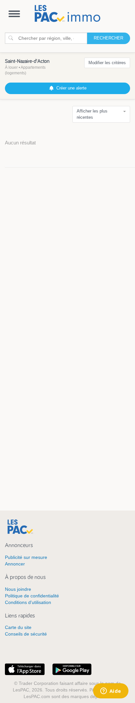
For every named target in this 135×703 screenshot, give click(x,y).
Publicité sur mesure (26, 557)
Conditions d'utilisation (28, 602)
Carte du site (18, 627)
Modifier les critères (107, 62)
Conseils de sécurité (26, 634)
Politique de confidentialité (32, 595)
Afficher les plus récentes (92, 114)
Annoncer (15, 563)
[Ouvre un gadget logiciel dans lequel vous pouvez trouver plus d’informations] (110, 691)
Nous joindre (18, 589)
